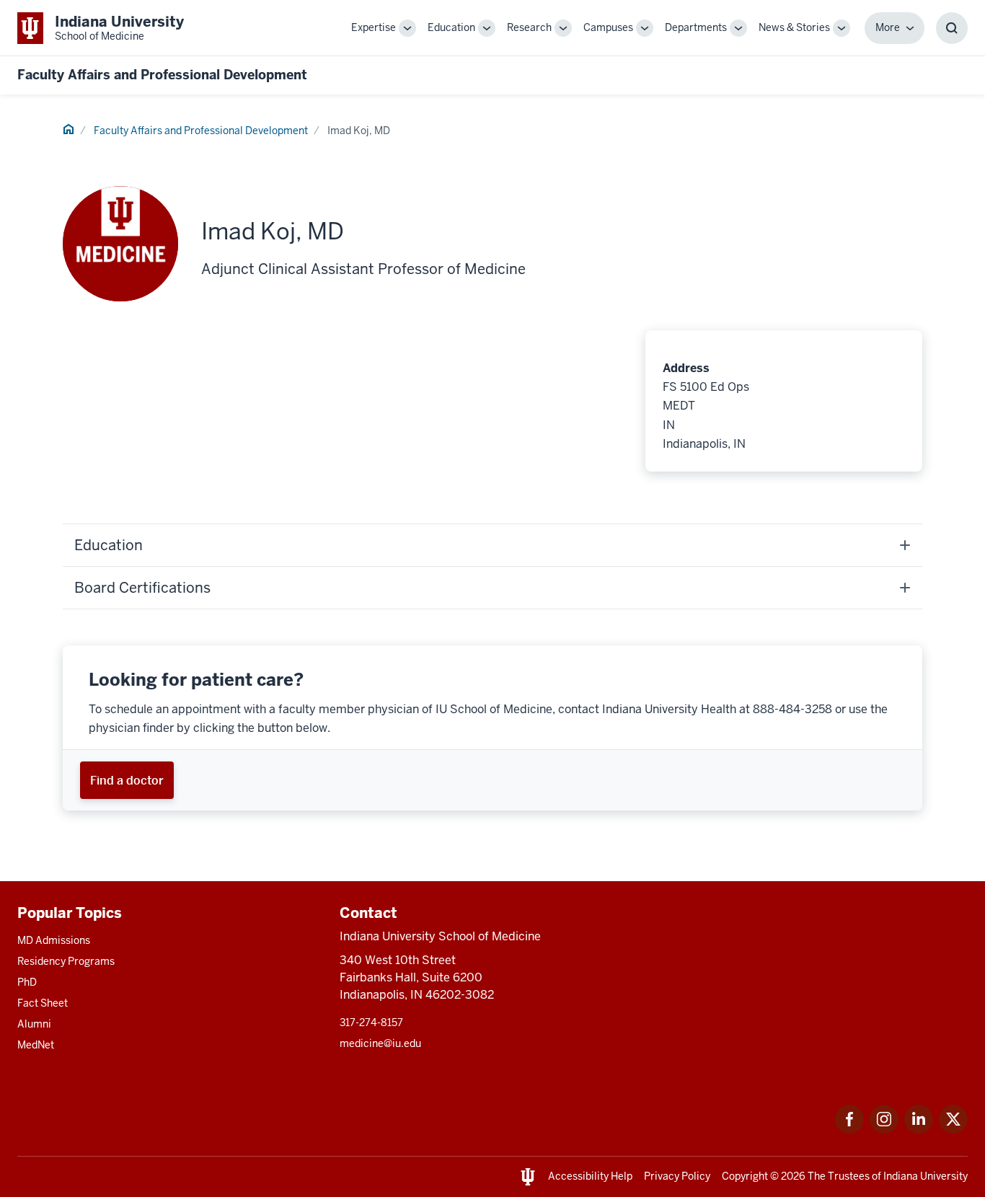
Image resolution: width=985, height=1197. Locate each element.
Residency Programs (66, 961)
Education (451, 27)
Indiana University (925, 1176)
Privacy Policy (677, 1176)
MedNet (35, 1044)
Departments (696, 27)
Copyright (745, 1176)
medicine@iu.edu (380, 1043)
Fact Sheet (42, 1003)
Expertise (373, 27)
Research (529, 27)
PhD (27, 982)
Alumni (34, 1023)
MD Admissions (53, 940)
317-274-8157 (371, 1022)
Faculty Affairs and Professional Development (162, 74)
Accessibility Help (590, 1176)
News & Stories (794, 27)
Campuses (608, 27)
